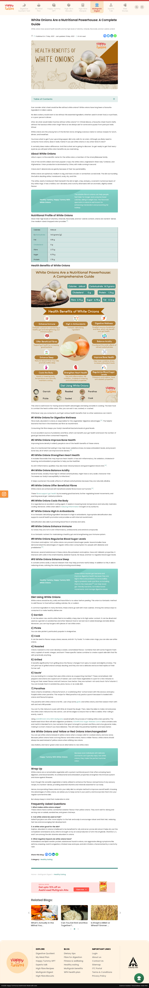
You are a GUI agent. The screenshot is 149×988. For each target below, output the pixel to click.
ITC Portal (97, 968)
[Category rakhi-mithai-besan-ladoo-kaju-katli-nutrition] (44, 913)
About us (96, 957)
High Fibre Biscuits (45, 975)
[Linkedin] (111, 35)
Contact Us (97, 960)
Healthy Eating (60, 874)
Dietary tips (70, 953)
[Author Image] (32, 36)
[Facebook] (104, 35)
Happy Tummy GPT (45, 960)
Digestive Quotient (45, 953)
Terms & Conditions (102, 972)
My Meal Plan (42, 957)
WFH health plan (72, 972)
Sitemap (96, 964)
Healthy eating (71, 964)
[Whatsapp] (115, 35)
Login (95, 953)
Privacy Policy (99, 975)
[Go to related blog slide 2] (74, 929)
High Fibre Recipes (45, 968)
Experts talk (41, 964)
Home (33, 874)
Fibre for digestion (73, 957)
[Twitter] (108, 35)
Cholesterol (38, 245)
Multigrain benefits (73, 968)
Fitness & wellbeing (73, 960)
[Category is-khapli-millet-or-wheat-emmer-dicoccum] (104, 913)
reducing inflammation (70, 507)
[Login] (142, 7)
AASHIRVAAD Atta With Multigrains (49, 719)
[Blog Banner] (74, 887)
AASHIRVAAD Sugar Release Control (87, 721)
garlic (78, 702)
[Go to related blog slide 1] (71, 929)
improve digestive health (84, 576)
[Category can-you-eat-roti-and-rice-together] (74, 913)
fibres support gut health (46, 493)
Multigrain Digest (45, 874)
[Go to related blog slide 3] (78, 929)
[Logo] (17, 962)
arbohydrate (40, 235)
